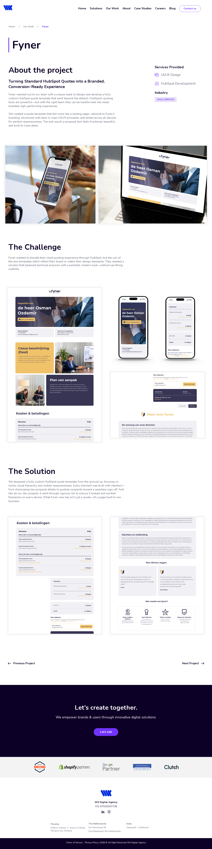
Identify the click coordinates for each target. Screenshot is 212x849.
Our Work (112, 8)
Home (82, 8)
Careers (160, 8)
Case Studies (142, 8)
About (126, 8)
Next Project (190, 663)
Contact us (190, 8)
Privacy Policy (92, 842)
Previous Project (24, 663)
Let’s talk (106, 732)
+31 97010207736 (106, 806)
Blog (172, 8)
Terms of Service (74, 842)
